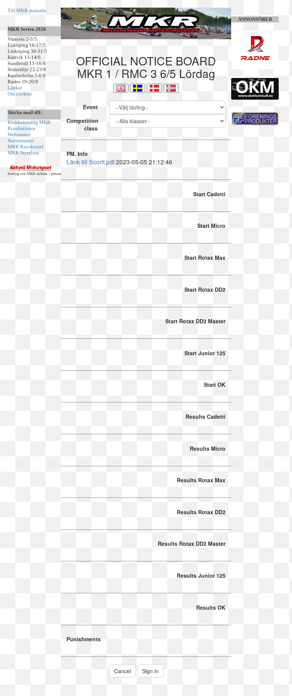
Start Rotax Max (204, 257)
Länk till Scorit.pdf (90, 161)
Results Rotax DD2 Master (191, 543)
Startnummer (21, 140)
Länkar (15, 88)
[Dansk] (154, 88)
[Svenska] (137, 88)
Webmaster (19, 134)
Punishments (84, 639)
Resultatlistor (21, 128)
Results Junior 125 (201, 575)
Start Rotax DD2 (204, 289)
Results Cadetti (205, 416)
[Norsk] (171, 88)
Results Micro (207, 448)
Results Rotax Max (201, 480)
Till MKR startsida (27, 10)
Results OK (210, 607)
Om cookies (20, 94)
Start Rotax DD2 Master (195, 321)
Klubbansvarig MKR (29, 122)
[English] (121, 88)
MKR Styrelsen (23, 153)
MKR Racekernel (25, 146)
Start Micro (211, 225)
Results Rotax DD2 (201, 512)
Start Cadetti (209, 194)
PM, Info (77, 153)
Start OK (214, 384)
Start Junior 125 (204, 353)
